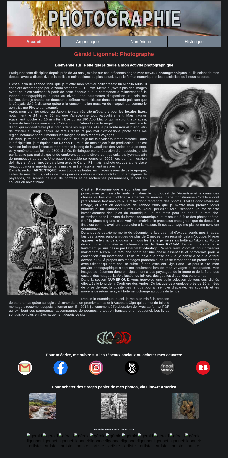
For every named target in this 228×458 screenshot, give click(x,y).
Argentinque (87, 41)
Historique (194, 41)
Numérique (141, 41)
